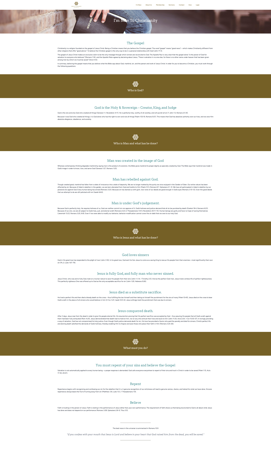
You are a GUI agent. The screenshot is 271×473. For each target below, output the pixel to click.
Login (197, 5)
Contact (181, 5)
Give (190, 5)
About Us (149, 5)
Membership (160, 5)
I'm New (138, 5)
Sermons (172, 5)
